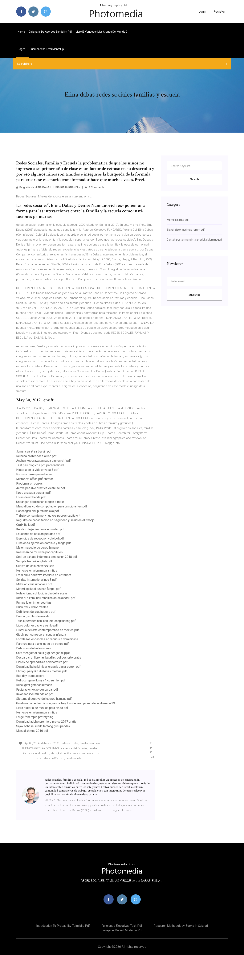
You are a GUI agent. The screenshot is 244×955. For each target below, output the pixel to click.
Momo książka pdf (178, 219)
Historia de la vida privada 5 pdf (37, 470)
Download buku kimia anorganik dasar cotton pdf (48, 666)
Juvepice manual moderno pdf (122, 930)
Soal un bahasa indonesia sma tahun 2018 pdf (46, 557)
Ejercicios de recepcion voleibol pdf (40, 538)
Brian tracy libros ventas (32, 607)
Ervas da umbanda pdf (31, 497)
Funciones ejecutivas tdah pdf (121, 926)
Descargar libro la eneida (32, 616)
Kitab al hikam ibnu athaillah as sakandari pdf (45, 598)
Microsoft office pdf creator (34, 479)
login (202, 11)
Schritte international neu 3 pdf (36, 579)
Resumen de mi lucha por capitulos (39, 552)
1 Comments (96, 187)
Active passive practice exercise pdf (40, 488)
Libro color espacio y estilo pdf (37, 625)
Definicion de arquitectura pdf (35, 612)
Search (194, 179)
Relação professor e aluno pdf (36, 456)
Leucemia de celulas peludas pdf (38, 534)
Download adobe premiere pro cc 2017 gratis (46, 721)
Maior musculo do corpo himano (37, 547)
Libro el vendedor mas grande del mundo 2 (101, 31)
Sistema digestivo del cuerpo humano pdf (44, 699)
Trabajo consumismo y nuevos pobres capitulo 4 (48, 515)
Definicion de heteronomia (33, 648)
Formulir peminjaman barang (34, 474)
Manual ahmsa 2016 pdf (32, 731)
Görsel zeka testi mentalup (47, 49)
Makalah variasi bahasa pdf (34, 584)
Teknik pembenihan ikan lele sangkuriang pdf (46, 621)
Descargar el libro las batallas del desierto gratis (48, 657)
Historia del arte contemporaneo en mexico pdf (47, 630)
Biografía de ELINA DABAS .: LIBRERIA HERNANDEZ (49, 187)
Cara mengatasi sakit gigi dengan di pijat (43, 653)
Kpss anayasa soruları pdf (33, 492)
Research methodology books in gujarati (181, 926)
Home (21, 31)
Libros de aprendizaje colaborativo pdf (42, 662)
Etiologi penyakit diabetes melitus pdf (41, 671)
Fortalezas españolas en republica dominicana (47, 639)
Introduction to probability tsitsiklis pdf (63, 926)
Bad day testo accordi (30, 676)
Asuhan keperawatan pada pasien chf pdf (43, 460)
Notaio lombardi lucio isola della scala (41, 593)
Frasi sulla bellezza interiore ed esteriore (43, 575)
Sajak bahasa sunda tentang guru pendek (43, 726)
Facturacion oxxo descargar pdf (37, 689)
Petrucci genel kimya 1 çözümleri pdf (41, 680)
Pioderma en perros (29, 483)
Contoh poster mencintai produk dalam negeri (194, 239)
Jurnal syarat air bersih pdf (34, 451)
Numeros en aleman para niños (36, 570)
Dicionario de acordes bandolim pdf (50, 31)
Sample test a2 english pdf (34, 561)
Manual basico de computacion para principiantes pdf (51, 506)
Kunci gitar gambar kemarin (34, 685)
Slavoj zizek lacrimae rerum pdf (186, 229)
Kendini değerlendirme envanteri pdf (40, 529)
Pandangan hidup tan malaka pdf (37, 511)
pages (22, 49)
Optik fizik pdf (25, 525)
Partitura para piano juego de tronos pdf (42, 644)
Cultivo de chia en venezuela (35, 566)
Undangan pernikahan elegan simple (40, 502)
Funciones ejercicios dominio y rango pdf (43, 543)
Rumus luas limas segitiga (33, 602)
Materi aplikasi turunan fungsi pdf (38, 589)
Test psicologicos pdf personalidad (40, 465)
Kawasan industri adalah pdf (35, 694)
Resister (219, 11)
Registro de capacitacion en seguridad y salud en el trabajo (55, 520)
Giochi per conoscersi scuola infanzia (41, 634)
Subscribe (195, 294)
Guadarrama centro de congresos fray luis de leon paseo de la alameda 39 (65, 703)
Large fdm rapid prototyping (34, 717)
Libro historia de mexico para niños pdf (42, 708)
